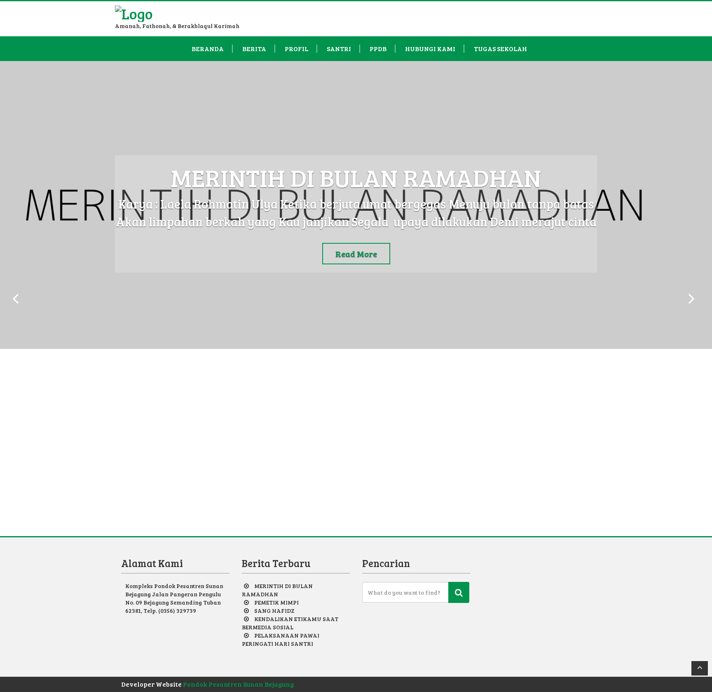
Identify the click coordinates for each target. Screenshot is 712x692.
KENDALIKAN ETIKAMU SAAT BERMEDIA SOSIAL (290, 623)
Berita (254, 49)
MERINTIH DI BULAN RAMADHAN (277, 590)
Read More (356, 253)
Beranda (208, 49)
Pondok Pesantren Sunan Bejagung (238, 684)
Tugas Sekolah (500, 49)
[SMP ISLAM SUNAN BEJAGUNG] (134, 11)
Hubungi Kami (430, 49)
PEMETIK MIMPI (276, 602)
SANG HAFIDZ (274, 610)
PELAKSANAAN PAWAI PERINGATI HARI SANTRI (280, 639)
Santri (339, 49)
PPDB (378, 49)
